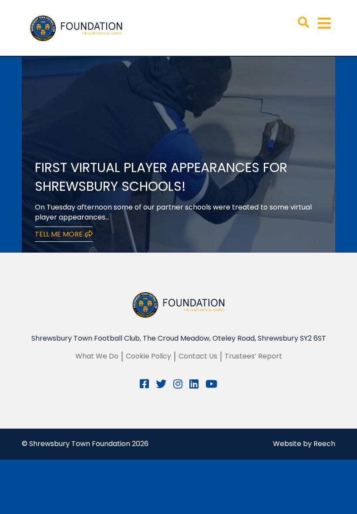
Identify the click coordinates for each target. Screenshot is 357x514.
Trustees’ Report (253, 356)
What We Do (96, 356)
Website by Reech (304, 444)
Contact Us (197, 356)
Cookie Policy (148, 356)
